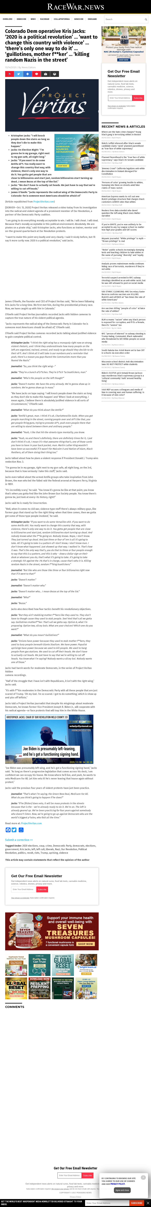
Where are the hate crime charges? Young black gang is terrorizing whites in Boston (121, 133)
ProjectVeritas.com (43, 201)
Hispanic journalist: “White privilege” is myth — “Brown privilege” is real (124, 239)
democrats (78, 845)
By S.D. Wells (116, 328)
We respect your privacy (60, 1189)
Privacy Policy (75, 1197)
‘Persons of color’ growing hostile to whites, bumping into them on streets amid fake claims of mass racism (122, 185)
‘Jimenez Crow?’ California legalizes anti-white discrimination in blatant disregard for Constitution (123, 171)
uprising (53, 852)
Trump (44, 852)
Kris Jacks (25, 849)
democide (21, 19)
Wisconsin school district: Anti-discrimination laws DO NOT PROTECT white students (122, 363)
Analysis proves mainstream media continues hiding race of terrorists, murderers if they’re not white (123, 266)
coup (41, 845)
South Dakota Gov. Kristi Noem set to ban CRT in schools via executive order (123, 351)
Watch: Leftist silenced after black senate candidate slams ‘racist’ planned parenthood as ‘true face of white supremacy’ (122, 146)
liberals (50, 849)
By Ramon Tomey (119, 356)
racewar (44, 19)
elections (90, 845)
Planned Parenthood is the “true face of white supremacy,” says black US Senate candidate (123, 158)
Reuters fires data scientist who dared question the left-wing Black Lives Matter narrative (121, 213)
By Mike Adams (117, 303)
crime (49, 845)
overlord (7, 19)
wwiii (33, 19)
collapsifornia (62, 19)
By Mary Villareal (118, 398)
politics (22, 852)
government (12, 849)
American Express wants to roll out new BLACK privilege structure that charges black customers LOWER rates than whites (123, 199)
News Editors (29, 67)
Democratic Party (62, 845)
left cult (40, 849)
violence (63, 852)
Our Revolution (69, 849)
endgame (92, 19)
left (33, 849)
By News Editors (118, 152)
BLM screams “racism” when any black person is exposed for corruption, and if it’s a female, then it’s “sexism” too (123, 322)
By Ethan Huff (117, 163)
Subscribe (136, 1203)
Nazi (57, 849)
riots (36, 852)
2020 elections (30, 845)
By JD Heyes (116, 138)
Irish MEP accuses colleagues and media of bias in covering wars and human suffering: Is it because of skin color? (123, 392)
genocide (78, 19)
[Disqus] (52, 1048)
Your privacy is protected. (20, 898)
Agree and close (122, 1190)
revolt (30, 852)
